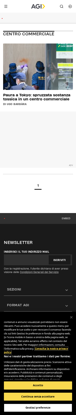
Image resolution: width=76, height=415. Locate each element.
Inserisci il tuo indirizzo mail (26, 252)
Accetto (38, 385)
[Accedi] (70, 6)
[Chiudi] (71, 317)
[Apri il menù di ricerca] (62, 6)
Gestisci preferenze (38, 407)
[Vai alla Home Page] (38, 6)
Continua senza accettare (38, 396)
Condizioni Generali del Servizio (39, 272)
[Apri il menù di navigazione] (6, 6)
